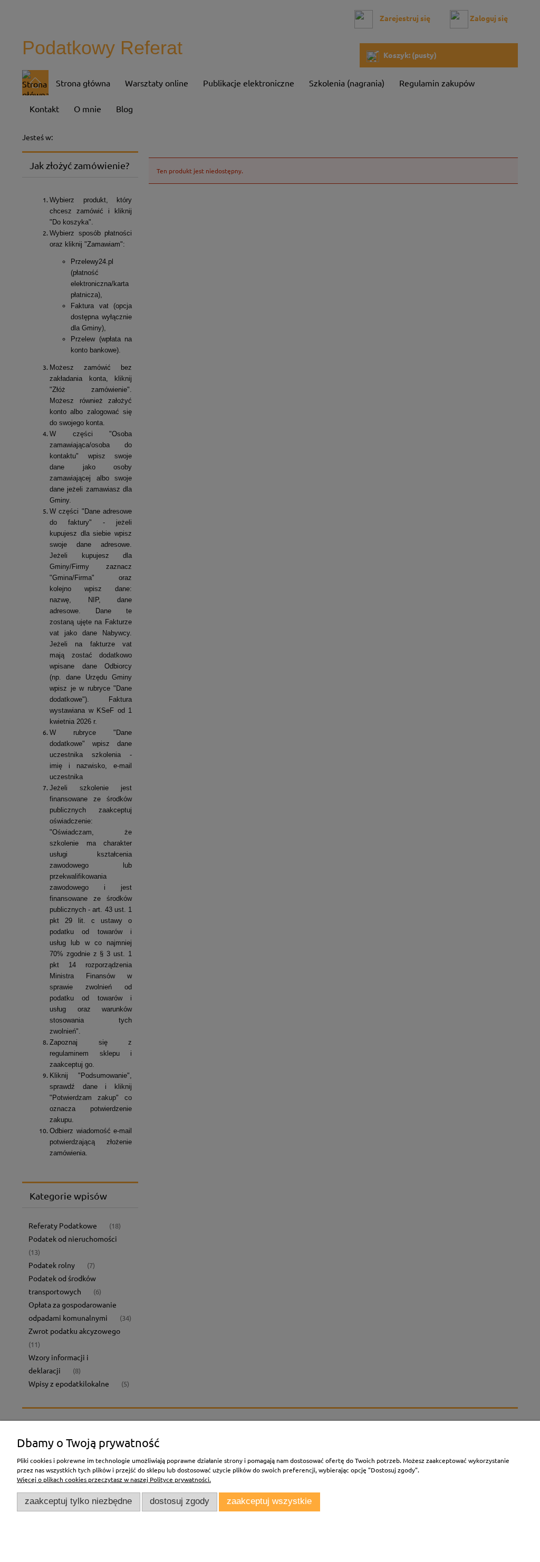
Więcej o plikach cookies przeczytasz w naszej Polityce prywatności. (114, 1479)
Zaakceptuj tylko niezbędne (78, 1501)
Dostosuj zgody (179, 1501)
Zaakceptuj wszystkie (269, 1501)
